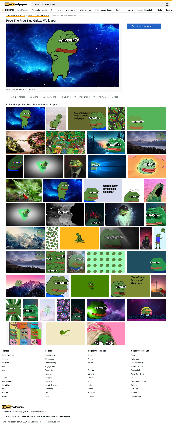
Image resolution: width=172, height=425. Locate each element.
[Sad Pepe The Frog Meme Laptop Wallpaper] (106, 142)
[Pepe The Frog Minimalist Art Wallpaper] (146, 118)
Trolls (4, 389)
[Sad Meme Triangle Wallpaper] (25, 214)
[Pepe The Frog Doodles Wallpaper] (65, 142)
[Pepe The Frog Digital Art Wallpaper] (30, 310)
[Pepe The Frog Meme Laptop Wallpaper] (90, 286)
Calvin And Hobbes (138, 381)
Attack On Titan (137, 366)
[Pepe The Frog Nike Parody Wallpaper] (65, 333)
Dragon (91, 396)
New (61, 416)
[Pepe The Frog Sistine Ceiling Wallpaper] (25, 142)
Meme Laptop (82, 97)
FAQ (38, 416)
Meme (35, 97)
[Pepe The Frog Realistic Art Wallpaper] (75, 166)
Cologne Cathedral (144, 10)
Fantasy (91, 370)
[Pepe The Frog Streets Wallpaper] (78, 310)
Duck (133, 355)
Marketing (6, 396)
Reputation (49, 370)
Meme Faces (7, 381)
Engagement (50, 366)
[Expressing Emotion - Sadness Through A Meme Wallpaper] (103, 190)
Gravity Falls (136, 396)
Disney (90, 366)
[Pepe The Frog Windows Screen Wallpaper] (107, 166)
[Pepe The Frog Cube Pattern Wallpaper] (52, 238)
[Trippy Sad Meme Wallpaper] (14, 166)
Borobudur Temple (39, 10)
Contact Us (15, 416)
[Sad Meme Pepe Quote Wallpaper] (133, 190)
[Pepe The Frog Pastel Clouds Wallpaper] (47, 310)
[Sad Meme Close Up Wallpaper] (156, 214)
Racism (48, 374)
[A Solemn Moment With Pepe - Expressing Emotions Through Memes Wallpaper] (75, 262)
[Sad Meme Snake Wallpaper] (79, 238)
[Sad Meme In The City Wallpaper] (94, 214)
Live (46, 393)
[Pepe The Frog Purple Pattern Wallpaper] (63, 310)
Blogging (48, 378)
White (4, 366)
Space (90, 389)
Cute (47, 396)
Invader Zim (136, 393)
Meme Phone (101, 97)
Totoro (134, 385)
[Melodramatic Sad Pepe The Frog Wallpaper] (87, 118)
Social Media (50, 355)
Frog (116, 97)
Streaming (49, 359)
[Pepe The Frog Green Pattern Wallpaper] (116, 118)
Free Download (144, 26)
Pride (90, 355)
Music (90, 381)
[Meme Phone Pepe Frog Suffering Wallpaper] (158, 286)
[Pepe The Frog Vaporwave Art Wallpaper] (146, 310)
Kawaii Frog (6, 385)
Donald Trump (50, 363)
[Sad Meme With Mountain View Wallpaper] (25, 262)
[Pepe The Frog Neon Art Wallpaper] (43, 166)
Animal (91, 359)
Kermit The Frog (51, 385)
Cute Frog (49, 389)
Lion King (134, 389)
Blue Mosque (23, 10)
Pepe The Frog (19, 97)
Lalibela (159, 10)
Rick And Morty (137, 363)
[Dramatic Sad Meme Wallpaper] (119, 238)
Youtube (5, 363)
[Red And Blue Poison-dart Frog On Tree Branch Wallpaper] (24, 190)
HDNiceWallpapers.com (15, 15)
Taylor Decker (70, 10)
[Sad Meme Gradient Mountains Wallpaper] (25, 286)
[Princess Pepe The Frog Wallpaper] (106, 333)
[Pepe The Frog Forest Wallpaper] (146, 142)
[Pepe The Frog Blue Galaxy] (25, 118)
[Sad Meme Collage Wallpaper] (55, 262)
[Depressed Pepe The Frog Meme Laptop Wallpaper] (130, 286)
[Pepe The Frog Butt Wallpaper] (56, 118)
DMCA (32, 416)
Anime (90, 363)
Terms (55, 416)
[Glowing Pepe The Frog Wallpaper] (147, 166)
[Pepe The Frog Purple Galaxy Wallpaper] (106, 310)
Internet (5, 393)
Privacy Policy (46, 416)
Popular (67, 416)
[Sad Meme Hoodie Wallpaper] (155, 190)
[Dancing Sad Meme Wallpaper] (62, 190)
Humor (4, 378)
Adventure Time (137, 374)
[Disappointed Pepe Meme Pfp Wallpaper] (57, 286)
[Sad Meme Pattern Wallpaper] (106, 262)
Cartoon (5, 359)
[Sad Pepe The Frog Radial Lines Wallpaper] (13, 310)
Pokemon (135, 359)
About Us (5, 416)
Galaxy (66, 97)
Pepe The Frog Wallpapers (38, 15)
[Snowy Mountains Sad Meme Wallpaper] (25, 238)
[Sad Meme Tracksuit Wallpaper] (146, 238)
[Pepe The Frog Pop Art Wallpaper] (25, 333)
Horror (90, 378)
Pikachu (134, 378)
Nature (91, 385)
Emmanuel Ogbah (104, 10)
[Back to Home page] (16, 4)
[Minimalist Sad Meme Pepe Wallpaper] (146, 262)
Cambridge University (124, 10)
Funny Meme (51, 97)
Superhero (92, 393)
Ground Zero (56, 10)
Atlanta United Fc (87, 10)
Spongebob (135, 370)
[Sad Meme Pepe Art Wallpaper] (124, 214)
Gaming (91, 374)
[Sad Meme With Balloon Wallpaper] (160, 238)
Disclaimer (25, 416)
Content (48, 381)
